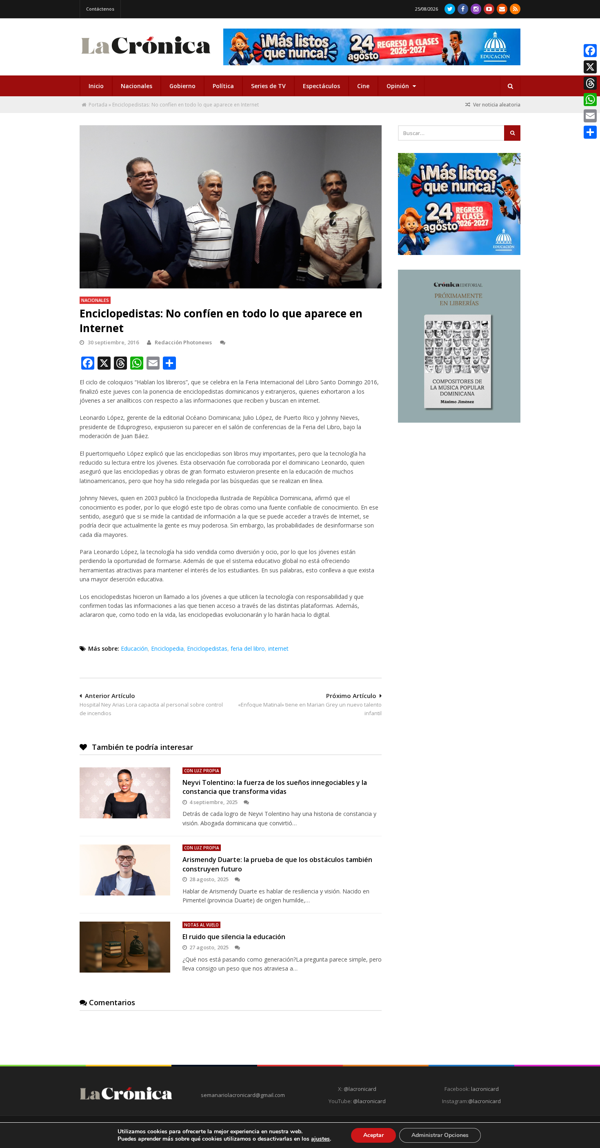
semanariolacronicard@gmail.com (243, 1095)
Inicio (96, 86)
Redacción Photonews (183, 342)
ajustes (320, 1139)
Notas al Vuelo (201, 925)
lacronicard (485, 1089)
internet (278, 648)
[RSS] (515, 9)
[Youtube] (489, 9)
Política (223, 86)
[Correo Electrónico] (502, 9)
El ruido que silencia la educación (233, 936)
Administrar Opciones (440, 1135)
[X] (590, 67)
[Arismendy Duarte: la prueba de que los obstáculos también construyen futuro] (125, 869)
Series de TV (268, 86)
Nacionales (136, 86)
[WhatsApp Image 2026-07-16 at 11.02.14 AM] (459, 420)
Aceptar (373, 1135)
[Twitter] (449, 9)
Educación (134, 648)
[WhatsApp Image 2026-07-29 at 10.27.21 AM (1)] (371, 47)
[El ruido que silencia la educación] (125, 947)
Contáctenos (100, 9)
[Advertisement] (459, 488)
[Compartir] (590, 132)
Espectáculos (321, 86)
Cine (363, 86)
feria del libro (248, 648)
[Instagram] (476, 9)
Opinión (399, 86)
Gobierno (182, 86)
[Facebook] (463, 9)
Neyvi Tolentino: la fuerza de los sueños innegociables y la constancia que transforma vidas (274, 787)
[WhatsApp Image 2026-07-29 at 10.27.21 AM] (459, 253)
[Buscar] (510, 86)
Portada (98, 104)
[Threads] (590, 83)
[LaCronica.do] (146, 56)
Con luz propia (201, 770)
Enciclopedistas (207, 648)
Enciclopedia (167, 648)
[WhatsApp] (590, 99)
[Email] (590, 116)
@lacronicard (359, 1089)
